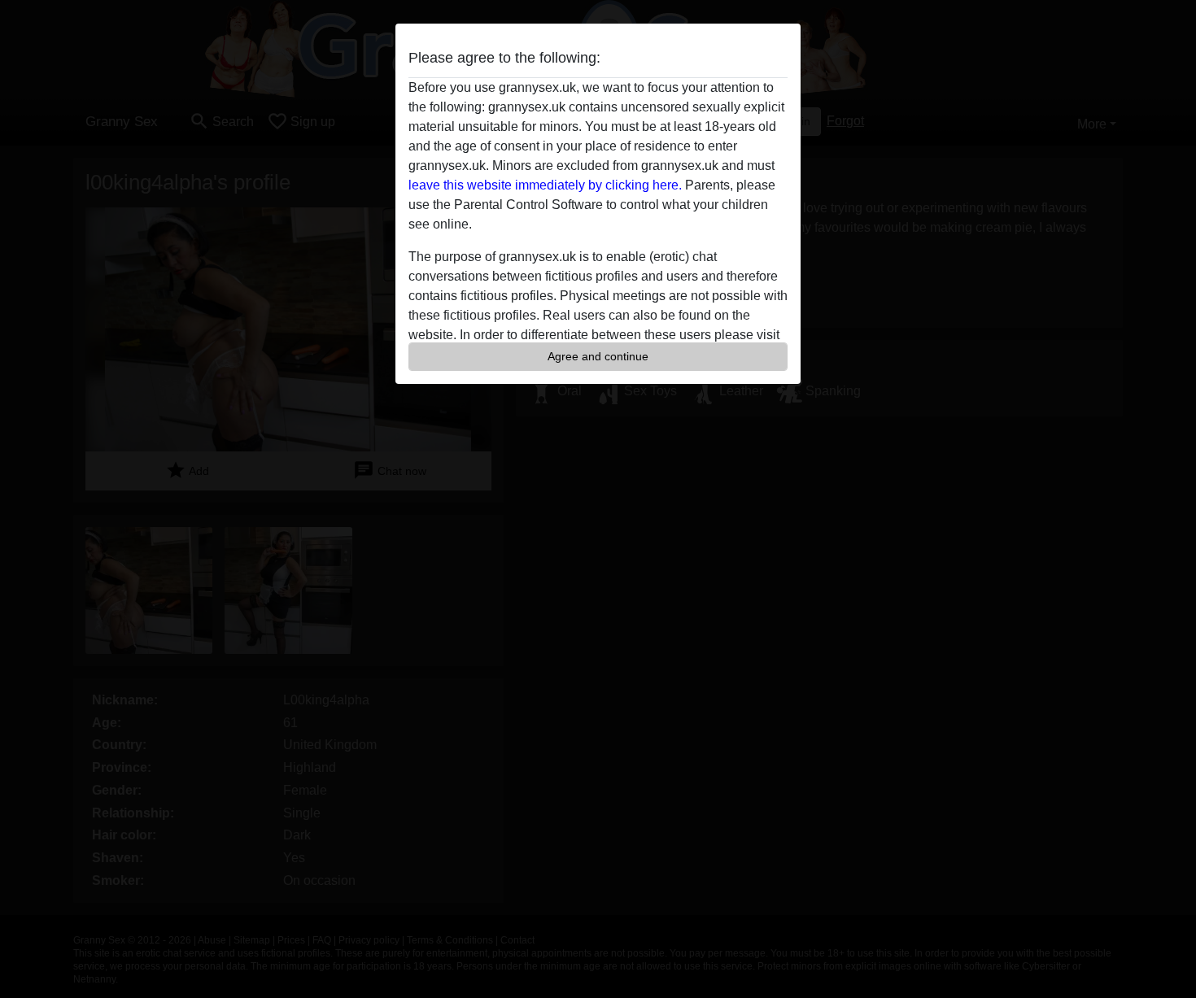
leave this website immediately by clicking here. (545, 185)
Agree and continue (598, 356)
